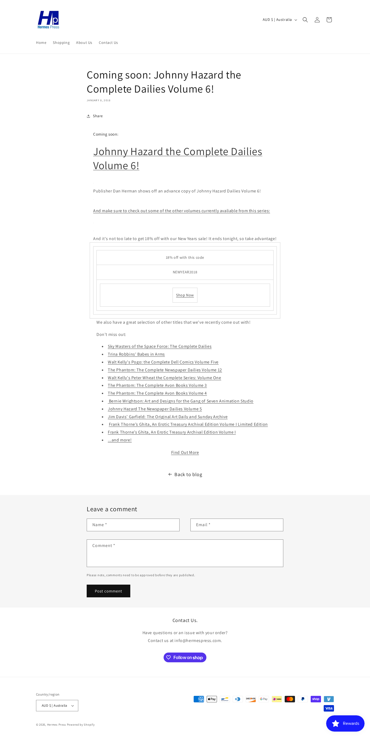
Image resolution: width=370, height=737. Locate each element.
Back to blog (188, 474)
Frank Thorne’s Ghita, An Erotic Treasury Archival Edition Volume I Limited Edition (188, 424)
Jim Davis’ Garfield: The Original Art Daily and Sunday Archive (168, 417)
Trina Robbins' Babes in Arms (136, 354)
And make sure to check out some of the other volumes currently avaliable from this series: (181, 211)
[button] (305, 20)
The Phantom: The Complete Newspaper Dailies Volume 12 (165, 370)
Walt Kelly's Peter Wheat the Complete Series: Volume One (164, 378)
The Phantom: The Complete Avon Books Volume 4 (157, 393)
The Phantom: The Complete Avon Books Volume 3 (157, 385)
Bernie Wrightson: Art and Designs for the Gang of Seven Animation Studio (181, 401)
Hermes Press (56, 724)
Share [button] (98, 115)
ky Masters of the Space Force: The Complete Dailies (161, 346)
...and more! (120, 440)
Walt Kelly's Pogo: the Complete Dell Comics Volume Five (163, 362)
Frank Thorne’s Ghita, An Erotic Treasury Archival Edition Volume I (172, 432)
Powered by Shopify (81, 724)
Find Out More (185, 452)
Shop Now (185, 295)
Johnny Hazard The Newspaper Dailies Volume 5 (155, 409)
